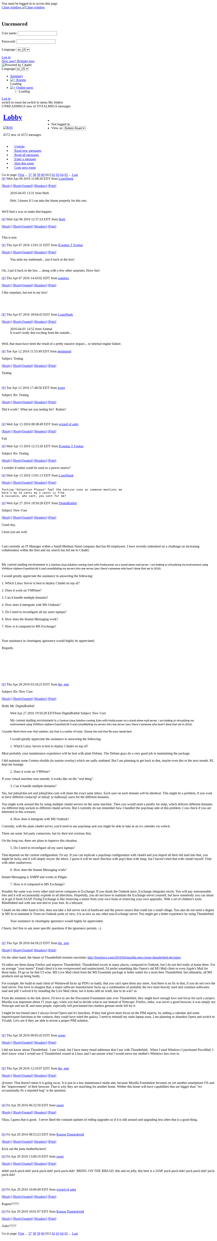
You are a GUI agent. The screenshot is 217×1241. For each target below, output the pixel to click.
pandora (63, 278)
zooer (61, 388)
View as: (57, 128)
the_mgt (63, 684)
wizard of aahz (68, 424)
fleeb (62, 219)
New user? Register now (18, 61)
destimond (64, 351)
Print (52, 186)
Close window (12, 7)
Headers (40, 186)
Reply (7, 186)
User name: (9, 33)
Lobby (12, 117)
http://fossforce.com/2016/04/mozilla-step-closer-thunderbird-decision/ (134, 957)
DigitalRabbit (68, 503)
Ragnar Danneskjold (70, 1134)
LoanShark (65, 178)
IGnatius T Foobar (70, 245)
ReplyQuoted (23, 186)
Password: (8, 41)
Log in (6, 57)
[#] (4, 178)
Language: (9, 49)
